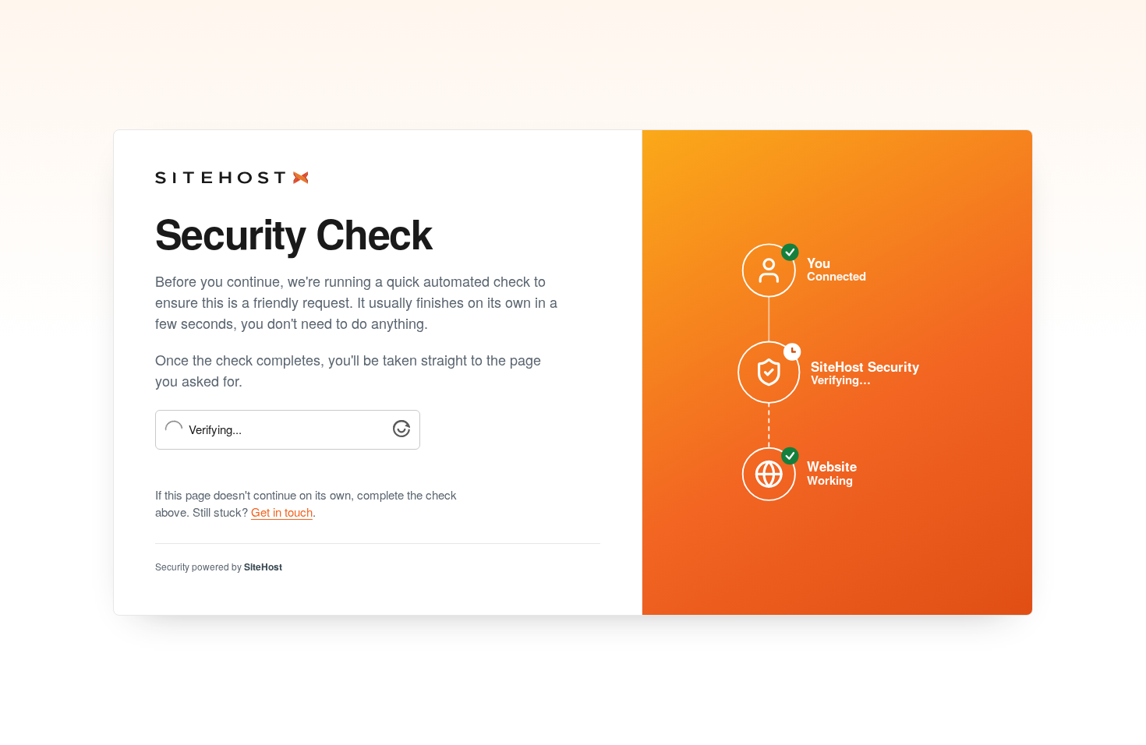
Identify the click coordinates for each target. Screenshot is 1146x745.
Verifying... (215, 429)
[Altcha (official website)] (401, 432)
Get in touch (282, 511)
